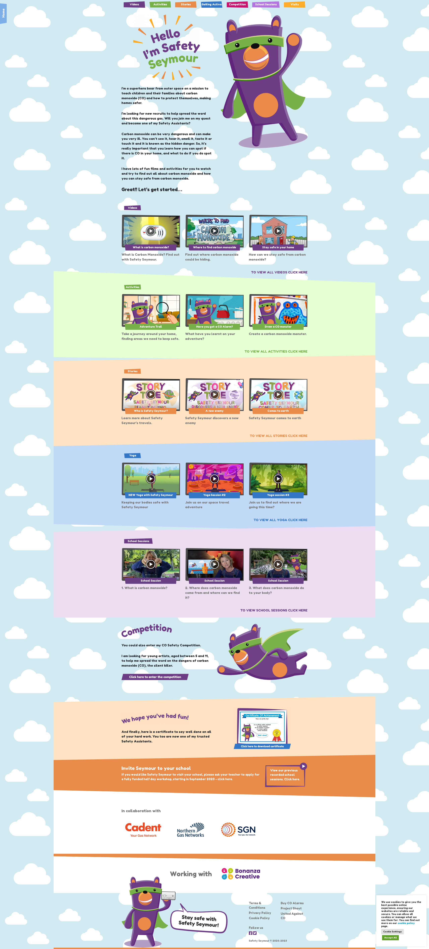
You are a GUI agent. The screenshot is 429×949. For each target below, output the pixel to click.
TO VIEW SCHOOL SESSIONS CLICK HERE (274, 610)
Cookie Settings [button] (392, 931)
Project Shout (291, 908)
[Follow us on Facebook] (250, 933)
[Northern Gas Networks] (190, 830)
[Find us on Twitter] (255, 933)
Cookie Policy (259, 918)
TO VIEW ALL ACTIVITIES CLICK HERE (276, 351)
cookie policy (406, 923)
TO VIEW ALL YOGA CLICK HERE (281, 520)
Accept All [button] (390, 937)
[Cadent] (142, 830)
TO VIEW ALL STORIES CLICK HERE (279, 436)
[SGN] (238, 830)
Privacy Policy (260, 913)
